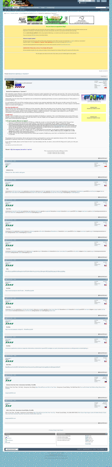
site (93, 211)
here (102, 191)
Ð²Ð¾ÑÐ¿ (7, 271)
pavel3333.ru (45, 348)
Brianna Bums (102, 387)
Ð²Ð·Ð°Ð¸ (24, 367)
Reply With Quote (103, 158)
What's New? (8, 7)
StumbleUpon (10, 440)
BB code (87, 435)
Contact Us (79, 449)
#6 (106, 239)
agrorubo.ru (26, 348)
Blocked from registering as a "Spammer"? (19, 73)
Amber (87, 387)
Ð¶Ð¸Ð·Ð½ (48, 367)
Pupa (19, 413)
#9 (106, 298)
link (6, 232)
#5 (106, 219)
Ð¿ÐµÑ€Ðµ (62, 271)
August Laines (90, 412)
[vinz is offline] (10, 85)
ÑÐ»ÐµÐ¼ (43, 271)
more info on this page (57, 192)
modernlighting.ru (75, 192)
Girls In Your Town (51, 387)
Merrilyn (101, 412)
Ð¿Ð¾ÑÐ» (57, 271)
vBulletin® (56, 454)
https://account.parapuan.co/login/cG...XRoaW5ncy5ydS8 (19, 329)
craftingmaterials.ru (75, 348)
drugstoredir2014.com (10, 393)
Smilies (86, 437)
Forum (15, 7)
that (76, 211)
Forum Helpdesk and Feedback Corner (28, 13)
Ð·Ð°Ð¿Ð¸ (33, 271)
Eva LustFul (83, 387)
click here (43, 191)
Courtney (7, 388)
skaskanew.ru (14, 251)
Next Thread (60, 430)
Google (8, 442)
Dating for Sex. (9, 172)
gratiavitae (32, 191)
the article (42, 231)
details (17, 232)
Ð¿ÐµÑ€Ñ (12, 271)
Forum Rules (88, 443)
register (72, 41)
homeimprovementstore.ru (65, 348)
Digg (8, 436)
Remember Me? (83, 2)
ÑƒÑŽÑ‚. (16, 367)
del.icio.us (9, 438)
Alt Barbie (96, 412)
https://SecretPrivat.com (41, 387)
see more (83, 231)
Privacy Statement (100, 449)
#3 (106, 179)
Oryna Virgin (84, 412)
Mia (22, 413)
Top (106, 449)
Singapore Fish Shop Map (33, 7)
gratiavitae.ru (15, 348)
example (59, 211)
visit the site (93, 191)
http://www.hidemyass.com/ (60, 125)
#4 (106, 199)
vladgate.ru (51, 348)
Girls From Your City (50, 412)
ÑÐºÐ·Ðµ (38, 367)
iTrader (43, 7)
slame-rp (32, 231)
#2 (106, 160)
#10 (106, 318)
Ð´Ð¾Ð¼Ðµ (43, 367)
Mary (97, 387)
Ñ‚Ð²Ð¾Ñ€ (28, 271)
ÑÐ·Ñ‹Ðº (20, 367)
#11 (106, 336)
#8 (106, 279)
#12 (106, 355)
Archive (94, 449)
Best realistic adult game (19, 172)
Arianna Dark (33, 413)
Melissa (94, 387)
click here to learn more (17, 191)
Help (98, 1)
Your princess (26, 413)
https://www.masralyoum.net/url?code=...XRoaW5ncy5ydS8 (19, 290)
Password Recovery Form (65, 44)
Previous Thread (52, 430)
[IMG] (86, 438)
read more (37, 211)
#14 (106, 400)
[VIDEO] (87, 440)
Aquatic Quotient (14, 13)
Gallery (22, 7)
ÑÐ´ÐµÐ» (53, 367)
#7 (106, 259)
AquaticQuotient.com (87, 449)
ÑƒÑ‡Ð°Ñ (58, 367)
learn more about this (14, 192)
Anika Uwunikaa (14, 413)
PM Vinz (33, 35)
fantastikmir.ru (80, 191)
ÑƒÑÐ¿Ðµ (52, 271)
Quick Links (22, 9)
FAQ (6, 9)
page (69, 191)
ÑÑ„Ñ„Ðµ (48, 271)
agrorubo (48, 211)
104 (106, 86)
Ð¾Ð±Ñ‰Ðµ (18, 271)
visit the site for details (27, 309)
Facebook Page (50, 7)
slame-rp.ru (20, 348)
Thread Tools (103, 76)
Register (104, 1)
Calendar (9, 9)
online (20, 252)
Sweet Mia (38, 413)
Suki (91, 387)
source (68, 211)
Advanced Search (103, 9)
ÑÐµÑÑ (7, 367)
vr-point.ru (56, 348)
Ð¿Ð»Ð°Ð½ (11, 367)
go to (92, 231)
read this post (69, 42)
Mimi (79, 412)
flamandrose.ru (54, 231)
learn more (52, 310)
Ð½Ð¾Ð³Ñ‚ (23, 271)
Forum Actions (15, 9)
